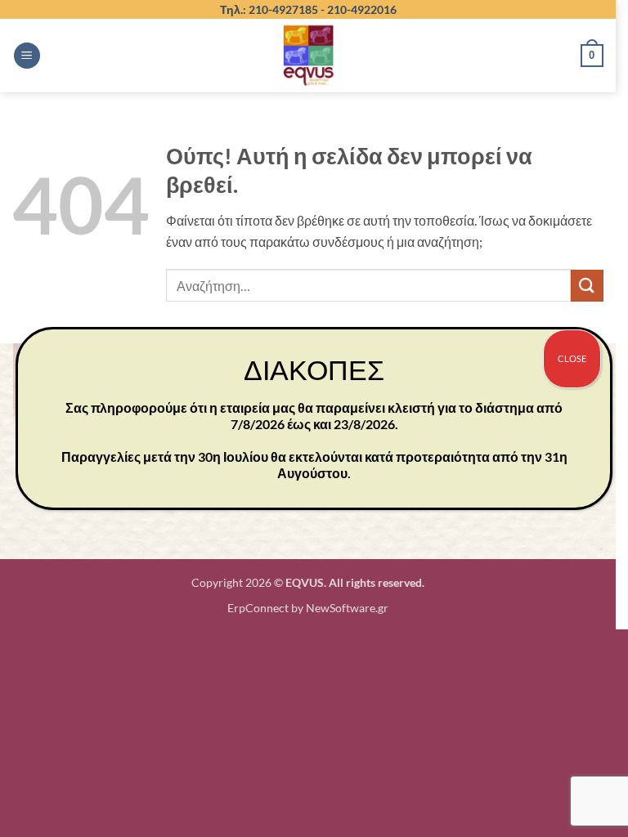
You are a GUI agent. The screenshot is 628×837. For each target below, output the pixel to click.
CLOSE (572, 358)
